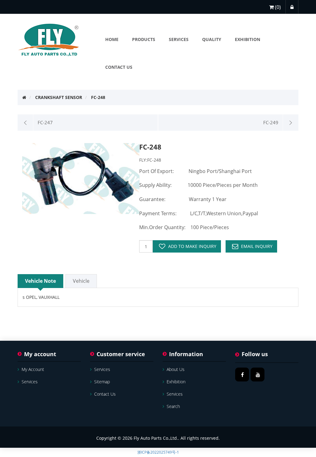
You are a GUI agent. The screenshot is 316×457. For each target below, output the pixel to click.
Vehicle (81, 281)
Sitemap (102, 382)
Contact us (105, 394)
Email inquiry (256, 246)
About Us (176, 369)
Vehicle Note (40, 281)
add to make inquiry (192, 246)
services (30, 382)
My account (33, 369)
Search (173, 406)
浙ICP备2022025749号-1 (158, 452)
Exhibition (176, 382)
